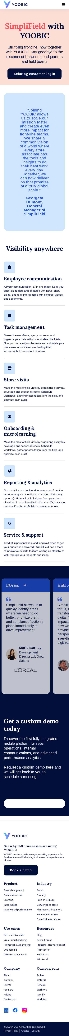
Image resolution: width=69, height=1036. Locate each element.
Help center (43, 950)
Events (7, 985)
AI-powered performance (18, 910)
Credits (25, 1031)
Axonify (41, 995)
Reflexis (41, 985)
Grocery (41, 895)
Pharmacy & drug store (49, 910)
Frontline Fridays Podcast (51, 945)
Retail (40, 890)
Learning (8, 900)
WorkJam (42, 999)
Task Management (14, 890)
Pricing (7, 995)
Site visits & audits (14, 935)
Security (36, 1031)
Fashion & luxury (45, 900)
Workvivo (42, 990)
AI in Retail (42, 959)
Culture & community (15, 954)
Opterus (41, 980)
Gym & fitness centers (49, 919)
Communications (13, 895)
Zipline (40, 975)
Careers (8, 980)
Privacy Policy (11, 1031)
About (7, 975)
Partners (8, 990)
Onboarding (10, 950)
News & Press (44, 940)
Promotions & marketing (17, 945)
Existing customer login (34, 74)
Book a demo (21, 870)
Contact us (10, 999)
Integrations (10, 905)
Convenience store (47, 905)
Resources (43, 954)
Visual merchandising (15, 940)
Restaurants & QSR (47, 915)
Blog (39, 935)
